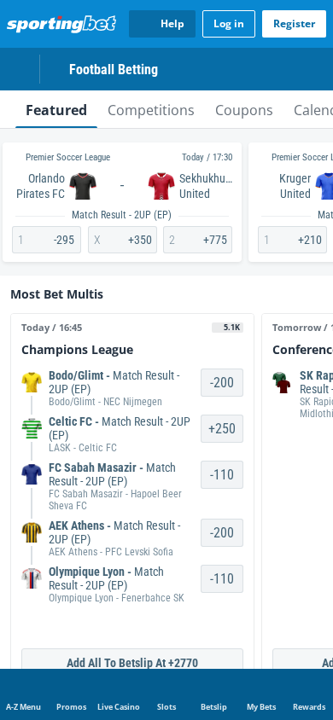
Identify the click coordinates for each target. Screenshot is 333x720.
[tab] (56, 109)
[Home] (65, 24)
